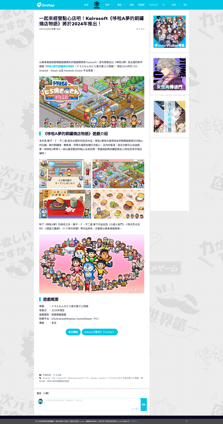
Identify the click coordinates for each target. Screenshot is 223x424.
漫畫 (132, 4)
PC (87, 378)
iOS (53, 378)
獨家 (119, 4)
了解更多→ (134, 421)
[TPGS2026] (97, 5)
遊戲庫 (141, 4)
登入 (186, 4)
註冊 (174, 4)
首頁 (86, 4)
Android (46, 378)
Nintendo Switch (76, 378)
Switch (102, 378)
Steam (94, 378)
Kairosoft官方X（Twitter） (99, 332)
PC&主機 (57, 375)
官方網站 (73, 332)
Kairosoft (61, 378)
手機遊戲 (47, 375)
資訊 (107, 4)
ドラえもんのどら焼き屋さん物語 (123, 378)
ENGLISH (153, 4)
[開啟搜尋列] (163, 4)
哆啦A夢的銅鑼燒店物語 (60, 66)
